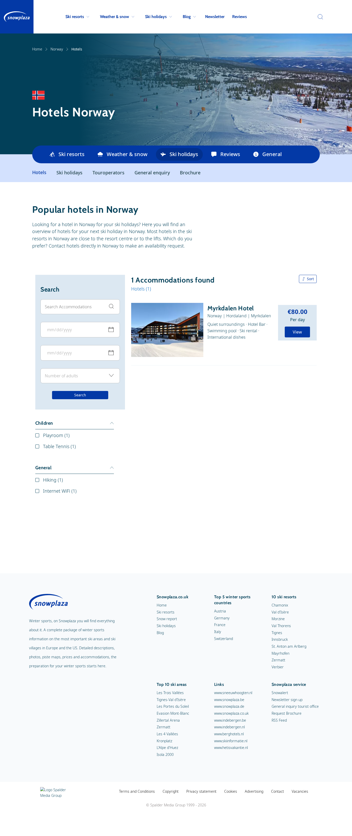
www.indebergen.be (230, 720)
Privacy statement (201, 791)
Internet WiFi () (60, 491)
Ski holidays (156, 16)
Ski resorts (74, 16)
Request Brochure (286, 713)
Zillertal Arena (168, 720)
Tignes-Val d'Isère (171, 699)
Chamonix (280, 605)
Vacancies (300, 791)
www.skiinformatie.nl (230, 740)
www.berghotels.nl (229, 733)
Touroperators (108, 172)
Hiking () (53, 480)
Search (80, 395)
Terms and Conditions (137, 791)
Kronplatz (164, 740)
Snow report (167, 618)
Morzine (278, 618)
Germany (222, 618)
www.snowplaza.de (229, 706)
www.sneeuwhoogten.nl (233, 692)
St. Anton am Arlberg (289, 646)
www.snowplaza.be (229, 699)
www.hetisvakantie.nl (231, 747)
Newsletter (214, 16)
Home (37, 49)
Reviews (239, 16)
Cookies (230, 791)
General (272, 154)
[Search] (319, 16)
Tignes (277, 632)
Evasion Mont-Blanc (173, 713)
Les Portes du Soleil (173, 706)
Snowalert (280, 692)
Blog (187, 16)
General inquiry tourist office (295, 706)
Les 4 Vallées (167, 733)
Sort (310, 278)
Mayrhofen (280, 653)
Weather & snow (114, 16)
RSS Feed (279, 720)
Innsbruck (280, 639)
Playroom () (56, 435)
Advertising (254, 791)
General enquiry (152, 172)
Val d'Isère (280, 612)
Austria (220, 611)
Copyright (171, 791)
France (219, 624)
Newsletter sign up (287, 699)
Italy (217, 631)
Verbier (278, 666)
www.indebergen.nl (229, 726)
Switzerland (223, 638)
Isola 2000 (165, 754)
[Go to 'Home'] (16, 16)
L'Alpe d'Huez (167, 747)
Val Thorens (281, 625)
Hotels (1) (141, 289)
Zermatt (278, 660)
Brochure (190, 172)
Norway (57, 49)
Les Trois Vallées (170, 692)
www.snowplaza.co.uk (231, 713)
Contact (277, 791)
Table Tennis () (59, 446)
